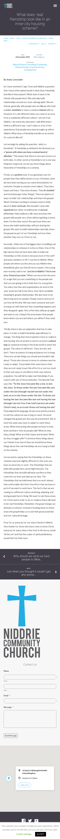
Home (6, 38)
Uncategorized (30, 70)
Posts (12, 38)
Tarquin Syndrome (36, 67)
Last (5, 690)
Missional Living (21, 67)
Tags (43, 44)
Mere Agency (39, 57)
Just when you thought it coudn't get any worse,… (29, 573)
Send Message (11, 735)
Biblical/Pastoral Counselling (34, 38)
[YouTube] (36, 821)
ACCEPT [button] (40, 834)
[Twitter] (30, 821)
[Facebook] (23, 821)
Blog (18, 38)
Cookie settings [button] (23, 834)
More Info (25, 785)
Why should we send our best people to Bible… (31, 558)
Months (51, 44)
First (5, 681)
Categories (33, 44)
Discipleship (42, 64)
